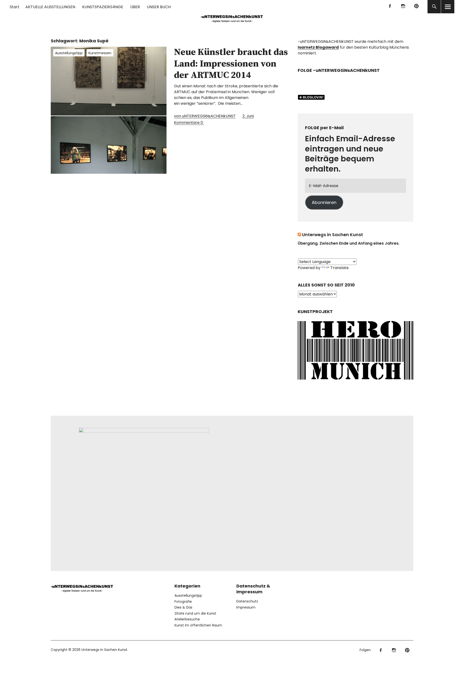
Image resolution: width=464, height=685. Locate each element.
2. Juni (248, 116)
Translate (339, 268)
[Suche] (434, 6)
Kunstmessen (99, 53)
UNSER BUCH (159, 7)
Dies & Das (183, 607)
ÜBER (135, 7)
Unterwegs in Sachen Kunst (332, 235)
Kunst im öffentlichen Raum (198, 625)
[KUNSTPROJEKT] (355, 381)
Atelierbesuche (187, 619)
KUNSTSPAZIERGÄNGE (102, 7)
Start (14, 7)
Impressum (245, 607)
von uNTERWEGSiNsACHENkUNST (205, 116)
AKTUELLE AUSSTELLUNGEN (50, 7)
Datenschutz (247, 601)
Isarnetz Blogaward (318, 47)
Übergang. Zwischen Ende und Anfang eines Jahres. (348, 243)
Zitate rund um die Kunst (195, 613)
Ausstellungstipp (69, 53)
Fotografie (183, 601)
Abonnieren (324, 202)
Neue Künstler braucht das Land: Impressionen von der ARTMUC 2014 (231, 63)
